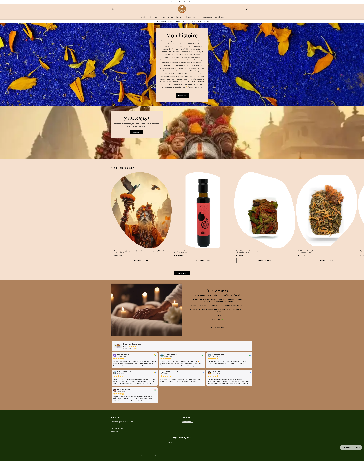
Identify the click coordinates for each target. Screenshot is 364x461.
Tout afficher (182, 273)
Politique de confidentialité (166, 455)
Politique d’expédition (216, 455)
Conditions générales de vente (243, 455)
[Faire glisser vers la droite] (186, 268)
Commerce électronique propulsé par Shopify (142, 455)
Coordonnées (228, 455)
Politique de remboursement (184, 455)
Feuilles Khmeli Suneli (305, 251)
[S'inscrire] (197, 443)
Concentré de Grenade (181, 251)
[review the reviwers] (155, 355)
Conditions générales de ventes (122, 422)
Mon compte (187, 422)
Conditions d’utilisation (201, 455)
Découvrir (182, 95)
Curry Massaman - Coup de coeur (247, 251)
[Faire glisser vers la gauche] (178, 268)
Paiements (114, 432)
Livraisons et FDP (117, 425)
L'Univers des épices (122, 455)
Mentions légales (117, 428)
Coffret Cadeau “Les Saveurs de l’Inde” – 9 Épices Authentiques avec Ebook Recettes (140, 251)
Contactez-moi (217, 328)
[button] (113, 9)
